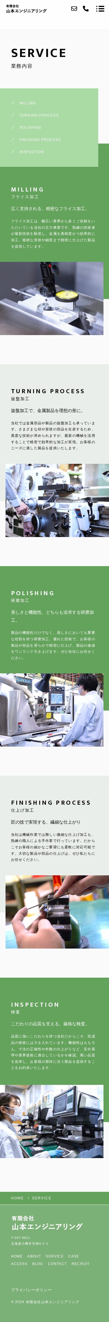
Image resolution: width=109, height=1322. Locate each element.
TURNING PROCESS (39, 115)
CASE (73, 1256)
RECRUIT (81, 1264)
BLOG (37, 1264)
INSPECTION (31, 152)
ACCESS (19, 1264)
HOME (17, 1256)
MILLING (27, 103)
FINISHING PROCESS (40, 140)
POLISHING (30, 128)
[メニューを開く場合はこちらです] (100, 8)
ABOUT (34, 1256)
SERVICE (54, 1256)
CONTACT (57, 1264)
